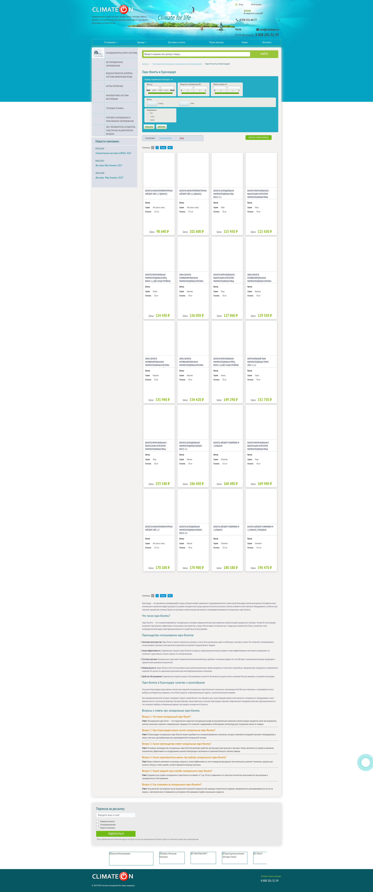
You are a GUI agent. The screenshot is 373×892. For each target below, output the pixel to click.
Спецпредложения (108, 824)
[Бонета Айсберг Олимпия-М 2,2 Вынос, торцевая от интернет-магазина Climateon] (261, 506)
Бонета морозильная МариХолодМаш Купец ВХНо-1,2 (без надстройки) (157, 277)
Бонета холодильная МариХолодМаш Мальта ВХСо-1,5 (190, 445)
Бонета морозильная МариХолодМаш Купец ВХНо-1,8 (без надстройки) (226, 361)
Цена (182, 138)
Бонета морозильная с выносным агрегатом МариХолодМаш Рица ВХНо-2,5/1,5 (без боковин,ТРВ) (258, 449)
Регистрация (256, 4)
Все (170, 147)
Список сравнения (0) (258, 137)
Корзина (247, 10)
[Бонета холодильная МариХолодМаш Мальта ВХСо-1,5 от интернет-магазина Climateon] (193, 422)
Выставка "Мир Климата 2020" (109, 177)
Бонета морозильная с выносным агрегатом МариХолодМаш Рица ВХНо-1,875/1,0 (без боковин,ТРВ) (258, 197)
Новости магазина (107, 828)
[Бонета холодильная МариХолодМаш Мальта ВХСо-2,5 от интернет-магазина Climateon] (193, 506)
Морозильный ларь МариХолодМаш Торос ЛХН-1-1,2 (258, 361)
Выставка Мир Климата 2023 (108, 165)
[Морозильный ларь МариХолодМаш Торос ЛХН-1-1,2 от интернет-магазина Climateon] (261, 338)
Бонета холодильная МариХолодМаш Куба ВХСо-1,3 (223, 193)
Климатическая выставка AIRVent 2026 (113, 153)
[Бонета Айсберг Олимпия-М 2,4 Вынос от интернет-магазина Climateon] (227, 506)
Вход (241, 4)
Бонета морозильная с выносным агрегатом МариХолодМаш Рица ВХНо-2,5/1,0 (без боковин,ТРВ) (156, 449)
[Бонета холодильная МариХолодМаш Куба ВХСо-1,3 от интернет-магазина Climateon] (227, 170)
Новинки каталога (107, 821)
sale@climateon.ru (269, 29)
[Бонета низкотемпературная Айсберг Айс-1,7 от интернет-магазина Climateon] (159, 506)
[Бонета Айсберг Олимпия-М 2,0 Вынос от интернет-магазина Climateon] (227, 422)
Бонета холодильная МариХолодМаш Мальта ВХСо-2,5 (190, 529)
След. (163, 147)
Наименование (165, 138)
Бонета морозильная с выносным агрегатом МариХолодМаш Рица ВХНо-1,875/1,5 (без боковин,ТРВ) (224, 281)
